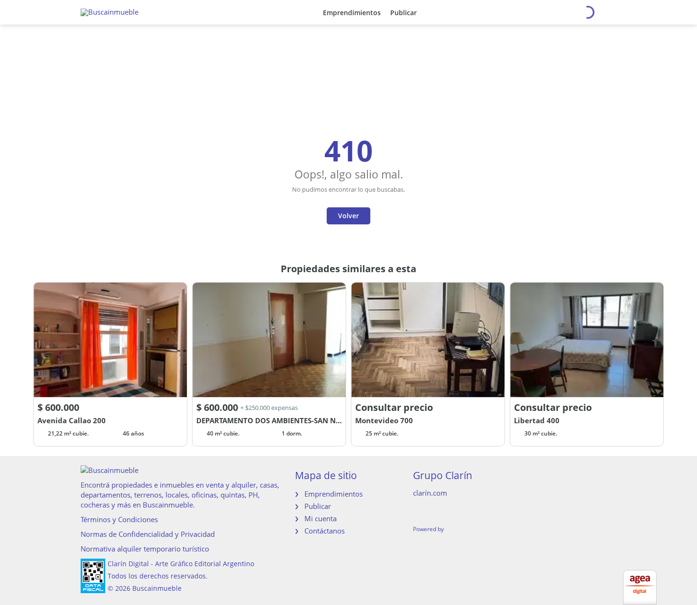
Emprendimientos (352, 12)
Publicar (403, 12)
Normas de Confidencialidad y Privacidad (148, 534)
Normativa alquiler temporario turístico (145, 548)
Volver (348, 215)
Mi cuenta (320, 518)
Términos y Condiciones (119, 519)
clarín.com (430, 493)
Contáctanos (324, 530)
